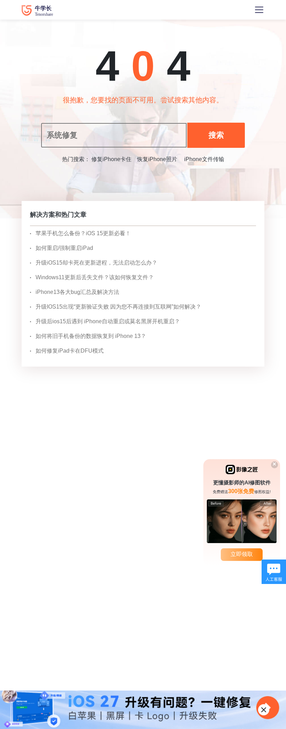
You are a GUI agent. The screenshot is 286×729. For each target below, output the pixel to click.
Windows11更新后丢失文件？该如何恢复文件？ (95, 277)
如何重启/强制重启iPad (64, 248)
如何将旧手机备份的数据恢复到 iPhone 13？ (91, 336)
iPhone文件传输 (203, 159)
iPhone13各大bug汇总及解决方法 (77, 292)
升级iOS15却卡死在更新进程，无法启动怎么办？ (96, 263)
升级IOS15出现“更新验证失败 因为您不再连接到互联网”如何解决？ (118, 307)
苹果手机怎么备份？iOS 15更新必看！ (83, 233)
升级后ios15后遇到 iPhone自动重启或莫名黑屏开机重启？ (108, 321)
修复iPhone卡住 (111, 159)
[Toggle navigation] (259, 10)
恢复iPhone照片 (157, 159)
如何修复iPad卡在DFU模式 (70, 351)
